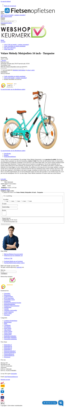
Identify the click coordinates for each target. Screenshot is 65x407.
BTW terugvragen (9, 298)
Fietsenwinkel (8, 334)
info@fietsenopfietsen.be (11, 376)
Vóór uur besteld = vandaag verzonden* (13, 15)
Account (3, 41)
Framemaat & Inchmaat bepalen (12, 302)
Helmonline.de (8, 348)
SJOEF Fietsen (8, 331)
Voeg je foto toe (6, 218)
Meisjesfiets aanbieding (10, 337)
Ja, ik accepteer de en (19, 70)
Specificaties (7, 153)
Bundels (6, 155)
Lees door (3, 179)
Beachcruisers (8, 322)
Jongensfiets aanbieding (10, 339)
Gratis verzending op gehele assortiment (14, 46)
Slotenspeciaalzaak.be (10, 352)
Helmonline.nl (8, 344)
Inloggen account (5, 379)
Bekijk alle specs (5, 189)
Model (2, 40)
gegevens (19, 267)
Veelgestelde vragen (9, 299)
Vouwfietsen (7, 327)
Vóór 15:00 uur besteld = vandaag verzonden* (16, 44)
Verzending (7, 293)
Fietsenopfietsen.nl (9, 354)
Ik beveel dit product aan (10, 221)
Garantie (6, 309)
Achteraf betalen (8, 296)
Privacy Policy (8, 313)
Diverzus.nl (7, 357)
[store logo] (30, 13)
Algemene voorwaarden (10, 310)
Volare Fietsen (8, 333)
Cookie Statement (9, 312)
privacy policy (31, 70)
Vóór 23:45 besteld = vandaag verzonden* (15, 78)
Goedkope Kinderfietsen (10, 320)
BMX (5, 323)
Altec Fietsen (7, 330)
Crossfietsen (7, 325)
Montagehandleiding (9, 304)
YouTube (14, 263)
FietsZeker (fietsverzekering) (11, 305)
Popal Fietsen (7, 328)
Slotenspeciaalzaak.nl (9, 351)
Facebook (13, 261)
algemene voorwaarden (19, 70)
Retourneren (7, 295)
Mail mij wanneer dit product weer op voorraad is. (14, 66)
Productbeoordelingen (10, 156)
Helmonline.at (8, 349)
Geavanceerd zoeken (6, 23)
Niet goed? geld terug (10, 47)
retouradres (14, 373)
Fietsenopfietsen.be (9, 355)
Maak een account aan (10, 6)
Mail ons (13, 254)
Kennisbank (7, 301)
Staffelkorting (7, 307)
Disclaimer (7, 315)
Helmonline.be (8, 346)
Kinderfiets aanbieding (10, 336)
